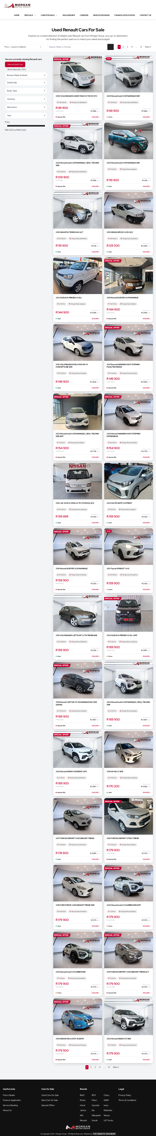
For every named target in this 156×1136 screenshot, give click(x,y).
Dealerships (69, 15)
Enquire (96, 117)
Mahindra (108, 1110)
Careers (84, 15)
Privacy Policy (124, 1095)
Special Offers (48, 1105)
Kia (93, 1110)
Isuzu (106, 1105)
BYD (94, 1095)
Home (17, 15)
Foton (94, 1100)
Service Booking (101, 15)
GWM (106, 1100)
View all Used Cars (15, 64)
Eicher (83, 1100)
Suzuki (95, 1120)
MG (81, 1115)
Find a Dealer (9, 1095)
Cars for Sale (48, 15)
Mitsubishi (96, 1115)
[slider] (6, 126)
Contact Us (145, 15)
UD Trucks (108, 1120)
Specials (28, 15)
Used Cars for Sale (50, 1095)
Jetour (83, 1110)
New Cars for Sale (49, 1100)
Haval (82, 1105)
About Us (7, 1110)
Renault (83, 1120)
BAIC (82, 1095)
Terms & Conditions (127, 1100)
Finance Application (124, 15)
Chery (106, 1095)
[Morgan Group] (17, 5)
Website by (99, 1134)
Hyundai (95, 1105)
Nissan (107, 1115)
